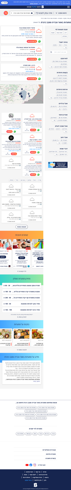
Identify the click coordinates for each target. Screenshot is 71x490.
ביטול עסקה (28, 480)
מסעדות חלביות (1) (62, 120)
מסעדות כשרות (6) (62, 75)
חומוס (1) (64, 143)
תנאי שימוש (29, 472)
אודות (44, 472)
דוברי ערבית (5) (63, 151)
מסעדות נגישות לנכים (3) (61, 67)
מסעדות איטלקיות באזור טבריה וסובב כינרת (36, 411)
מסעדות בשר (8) (63, 117)
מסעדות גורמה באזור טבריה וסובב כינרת (46, 414)
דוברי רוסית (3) (63, 154)
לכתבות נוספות (22, 350)
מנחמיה (11, 180)
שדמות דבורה (20, 433)
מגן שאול (28, 433)
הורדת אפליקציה (37, 477)
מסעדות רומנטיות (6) (62, 95)
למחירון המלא (22, 317)
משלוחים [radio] (65, 36)
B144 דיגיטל (26, 477)
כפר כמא (47, 433)
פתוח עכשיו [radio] (59, 33)
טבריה (65, 45)
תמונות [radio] (52, 33)
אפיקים (55, 45)
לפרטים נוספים (34, 3)
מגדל (16, 180)
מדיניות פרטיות (43, 474)
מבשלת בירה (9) (63, 106)
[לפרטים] (58, 165)
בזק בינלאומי (38, 480)
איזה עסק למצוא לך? (44, 13)
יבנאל (60, 45)
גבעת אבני (22, 180)
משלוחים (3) (64, 64)
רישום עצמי (33, 474)
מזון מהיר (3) (64, 140)
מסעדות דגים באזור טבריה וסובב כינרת (25, 414)
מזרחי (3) (64, 129)
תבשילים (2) (54, 117)
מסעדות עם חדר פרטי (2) (60, 98)
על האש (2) (56, 140)
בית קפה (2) (54, 106)
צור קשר (38, 472)
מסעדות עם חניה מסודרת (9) (60, 61)
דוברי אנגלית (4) (53, 151)
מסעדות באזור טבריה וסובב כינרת (46, 407)
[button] (34, 32)
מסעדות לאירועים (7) (62, 92)
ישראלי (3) (51, 129)
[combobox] (21, 13)
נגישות (46, 477)
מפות (25, 474)
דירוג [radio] (66, 33)
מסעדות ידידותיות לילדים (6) (60, 78)
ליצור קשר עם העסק (40, 262)
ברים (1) (65, 109)
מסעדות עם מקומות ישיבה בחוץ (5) (58, 81)
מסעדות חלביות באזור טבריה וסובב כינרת (36, 418)
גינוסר (35, 433)
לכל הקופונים (22, 271)
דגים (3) (58, 129)
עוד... (65, 48)
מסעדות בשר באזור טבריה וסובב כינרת (26, 407)
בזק (45, 480)
